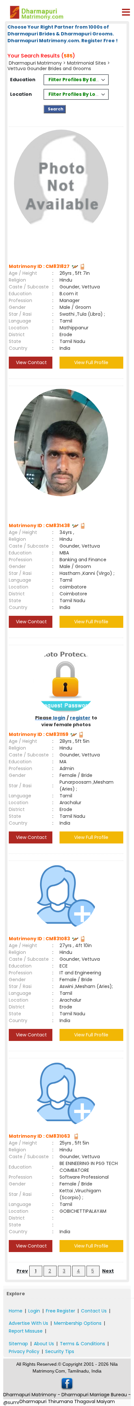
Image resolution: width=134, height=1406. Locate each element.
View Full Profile (91, 362)
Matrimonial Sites (86, 63)
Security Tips (59, 1351)
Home (15, 1311)
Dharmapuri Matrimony (36, 63)
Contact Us (94, 1311)
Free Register (60, 1311)
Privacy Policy (24, 1351)
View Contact (31, 362)
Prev (22, 1271)
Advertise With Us (28, 1323)
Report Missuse (26, 1331)
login (59, 718)
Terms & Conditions (82, 1343)
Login (34, 1311)
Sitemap (18, 1343)
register (80, 718)
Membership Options (77, 1323)
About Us (44, 1343)
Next (108, 1271)
